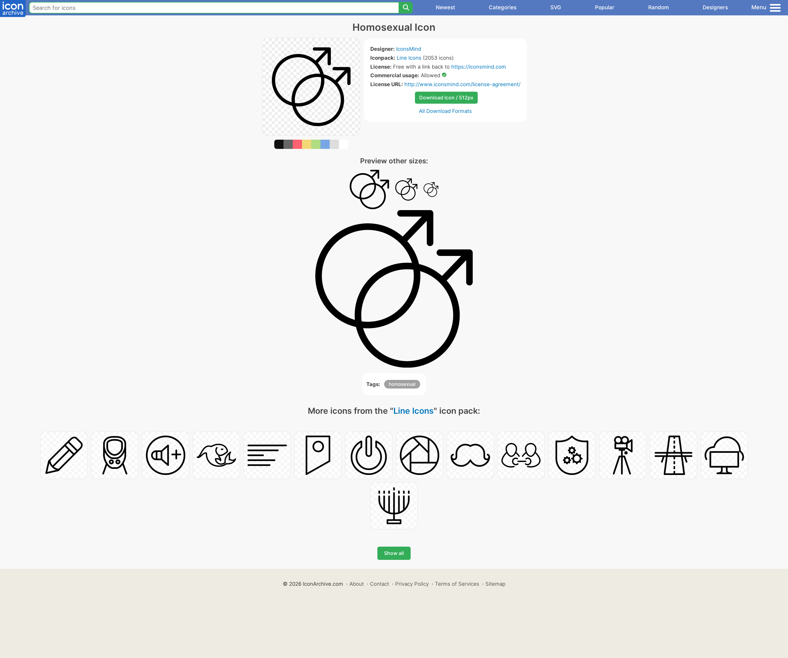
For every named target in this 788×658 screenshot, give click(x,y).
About (356, 584)
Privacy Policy (412, 584)
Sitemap (495, 584)
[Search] (406, 8)
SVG (555, 7)
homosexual (402, 384)
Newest (445, 7)
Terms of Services (457, 584)
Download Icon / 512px (446, 97)
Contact (379, 584)
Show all (394, 553)
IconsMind (408, 49)
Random (658, 7)
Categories (503, 7)
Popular (604, 7)
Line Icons (409, 58)
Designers (715, 7)
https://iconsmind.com (478, 67)
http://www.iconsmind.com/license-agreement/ (462, 84)
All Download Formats (445, 111)
